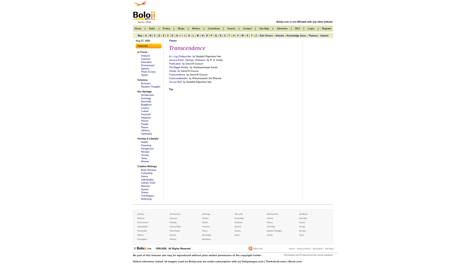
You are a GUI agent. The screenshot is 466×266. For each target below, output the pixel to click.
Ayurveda (146, 101)
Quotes (145, 189)
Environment (147, 65)
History (145, 120)
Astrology (146, 98)
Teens (144, 158)
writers (196, 28)
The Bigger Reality (178, 67)
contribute (214, 28)
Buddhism (146, 104)
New (140, 35)
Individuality (147, 179)
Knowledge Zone (296, 35)
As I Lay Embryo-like (180, 56)
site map (264, 28)
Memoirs (145, 186)
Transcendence (177, 74)
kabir (152, 28)
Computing (146, 173)
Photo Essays (148, 71)
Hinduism (146, 117)
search (231, 28)
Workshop (146, 199)
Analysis (145, 55)
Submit (324, 35)
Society (145, 155)
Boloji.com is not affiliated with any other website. (305, 21)
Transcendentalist (178, 78)
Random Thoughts (150, 86)
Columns (142, 80)
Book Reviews (148, 170)
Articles (279, 35)
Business (146, 83)
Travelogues (147, 195)
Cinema (145, 108)
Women (145, 161)
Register (326, 28)
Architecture (147, 95)
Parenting (146, 145)
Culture (145, 111)
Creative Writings (147, 166)
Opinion (145, 68)
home (138, 28)
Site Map (329, 249)
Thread (172, 71)
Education (146, 62)
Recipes (145, 151)
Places (144, 127)
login (311, 28)
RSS (297, 28)
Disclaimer (318, 249)
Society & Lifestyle (147, 138)
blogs (181, 28)
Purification (175, 63)
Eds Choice (266, 35)
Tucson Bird (175, 82)
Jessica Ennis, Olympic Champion (187, 60)
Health (144, 142)
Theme (173, 40)
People (144, 124)
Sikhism (145, 130)
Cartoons (146, 59)
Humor (144, 176)
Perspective (147, 148)
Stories (145, 192)
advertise (282, 28)
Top (171, 89)
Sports (144, 75)
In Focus (142, 52)
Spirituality (146, 133)
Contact (247, 28)
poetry (166, 28)
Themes (313, 35)
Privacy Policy (303, 249)
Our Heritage (144, 91)
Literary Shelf (148, 182)
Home (292, 249)
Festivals (146, 114)
